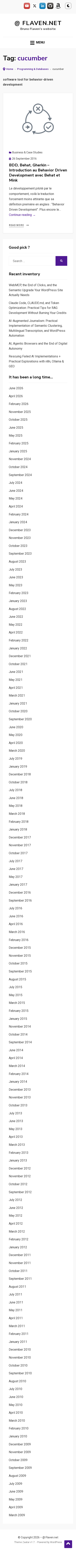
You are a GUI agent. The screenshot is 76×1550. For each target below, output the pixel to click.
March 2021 (17, 695)
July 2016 (15, 908)
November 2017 (20, 845)
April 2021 (16, 688)
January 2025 (18, 451)
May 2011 (15, 1310)
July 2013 (15, 1113)
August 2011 (17, 1286)
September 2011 (20, 1279)
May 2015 (15, 995)
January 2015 (18, 1019)
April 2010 (16, 1412)
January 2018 (18, 829)
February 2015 (18, 1011)
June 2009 (16, 1491)
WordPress (56, 1542)
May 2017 (15, 877)
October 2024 (18, 467)
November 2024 (20, 459)
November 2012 (20, 1176)
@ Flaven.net (38, 23)
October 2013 (18, 1105)
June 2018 (16, 798)
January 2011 (18, 1342)
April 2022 (16, 632)
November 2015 (20, 955)
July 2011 (15, 1294)
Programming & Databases (33, 69)
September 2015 (20, 971)
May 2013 (15, 1129)
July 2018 (15, 790)
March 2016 (17, 932)
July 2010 (15, 1389)
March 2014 (17, 1066)
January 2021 (18, 703)
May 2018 (15, 806)
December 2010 (20, 1349)
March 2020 (17, 750)
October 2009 (18, 1460)
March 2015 (17, 1003)
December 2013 (20, 1089)
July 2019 (15, 758)
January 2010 (18, 1436)
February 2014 (18, 1074)
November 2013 (20, 1097)
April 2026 (16, 396)
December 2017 (20, 837)
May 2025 (15, 435)
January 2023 (18, 601)
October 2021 (18, 664)
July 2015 (15, 987)
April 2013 (16, 1137)
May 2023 (15, 585)
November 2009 (20, 1452)
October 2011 (18, 1271)
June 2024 (16, 491)
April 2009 (16, 1507)
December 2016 (20, 892)
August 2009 (17, 1476)
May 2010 (15, 1405)
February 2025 (18, 443)
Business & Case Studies (27, 152)
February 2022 (18, 640)
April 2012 (16, 1223)
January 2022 (18, 648)
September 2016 (20, 900)
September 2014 (20, 1042)
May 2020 (15, 735)
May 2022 (15, 624)
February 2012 (18, 1239)
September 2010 (20, 1373)
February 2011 (18, 1334)
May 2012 (15, 1215)
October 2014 (18, 1034)
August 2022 (17, 609)
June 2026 (16, 388)
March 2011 (17, 1326)
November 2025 (20, 412)
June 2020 (16, 727)
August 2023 (17, 561)
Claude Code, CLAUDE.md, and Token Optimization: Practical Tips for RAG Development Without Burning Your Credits (37, 308)
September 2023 (20, 553)
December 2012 (20, 1168)
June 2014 (16, 1050)
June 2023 (16, 577)
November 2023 (20, 538)
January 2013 (18, 1160)
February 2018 (18, 822)
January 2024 (18, 522)
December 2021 (20, 656)
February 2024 (18, 514)
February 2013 (18, 1153)
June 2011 (16, 1302)
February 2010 (18, 1428)
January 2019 (18, 766)
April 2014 (16, 1058)
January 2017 (18, 884)
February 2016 (18, 940)
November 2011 (20, 1263)
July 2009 (15, 1484)
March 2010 (17, 1420)
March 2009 (17, 1515)
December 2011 (20, 1255)
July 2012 (15, 1200)
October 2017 (18, 853)
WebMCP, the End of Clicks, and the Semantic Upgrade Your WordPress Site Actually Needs (36, 290)
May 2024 (15, 498)
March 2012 (17, 1231)
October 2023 (18, 546)
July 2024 (15, 483)
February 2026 (18, 404)
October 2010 (18, 1365)
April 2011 (16, 1318)
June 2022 (16, 617)
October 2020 (18, 711)
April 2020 (16, 743)
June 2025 (16, 427)
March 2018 (17, 814)
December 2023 (20, 530)
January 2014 (18, 1081)
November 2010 (20, 1357)
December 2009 (20, 1444)
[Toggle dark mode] (68, 6)
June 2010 (16, 1397)
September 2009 (20, 1468)
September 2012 (20, 1192)
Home (9, 69)
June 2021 (16, 672)
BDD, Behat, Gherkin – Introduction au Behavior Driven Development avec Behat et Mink (38, 172)
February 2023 (18, 593)
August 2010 (17, 1381)
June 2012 (16, 1208)
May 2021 (15, 680)
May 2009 (15, 1499)
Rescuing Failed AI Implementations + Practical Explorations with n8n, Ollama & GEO (36, 361)
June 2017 (16, 869)
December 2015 (20, 948)
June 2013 (16, 1121)
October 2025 (18, 419)
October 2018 (18, 782)
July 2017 (15, 861)
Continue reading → (22, 215)
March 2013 (17, 1145)
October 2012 (18, 1184)
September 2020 (20, 719)
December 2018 (20, 774)
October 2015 (18, 963)
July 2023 (15, 569)
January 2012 (18, 1247)
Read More (16, 225)
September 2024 (20, 475)
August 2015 (17, 979)
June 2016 (16, 916)
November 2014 (20, 1026)
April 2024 (16, 506)
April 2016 (16, 924)
